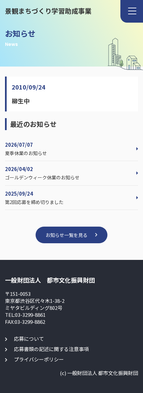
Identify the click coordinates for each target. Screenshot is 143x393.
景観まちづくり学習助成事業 (48, 11)
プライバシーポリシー (39, 359)
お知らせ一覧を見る (66, 235)
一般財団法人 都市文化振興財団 (50, 280)
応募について (29, 338)
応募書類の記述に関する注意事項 (51, 348)
